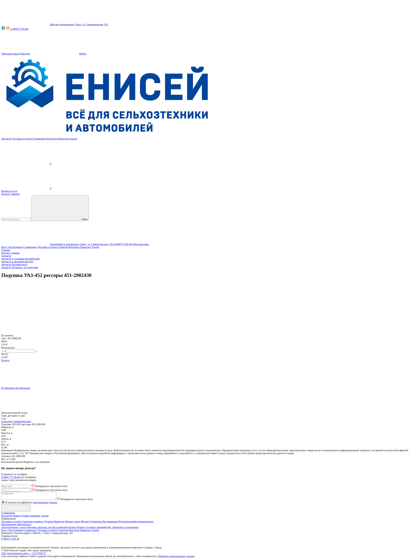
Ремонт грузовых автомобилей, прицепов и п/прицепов (107, 527)
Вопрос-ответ (72, 521)
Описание (6, 421)
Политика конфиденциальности (135, 521)
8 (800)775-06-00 (19, 29)
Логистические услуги (13, 527)
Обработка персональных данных (176, 556)
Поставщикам (110, 521)
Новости (17, 515)
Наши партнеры (31, 515)
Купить (5, 360)
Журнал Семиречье (91, 521)
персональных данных (45, 502)
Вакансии (64, 138)
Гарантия (63, 247)
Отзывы (48, 521)
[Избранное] (25, 305)
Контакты (52, 138)
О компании (40, 138)
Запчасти (6, 138)
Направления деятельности (16, 524)
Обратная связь (10, 53)
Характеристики (22, 421)
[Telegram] (24, 53)
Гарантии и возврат (33, 521)
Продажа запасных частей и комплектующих (51, 527)
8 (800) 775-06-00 (10, 477)
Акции (73, 138)
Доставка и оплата (22, 138)
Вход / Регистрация (11, 247)
